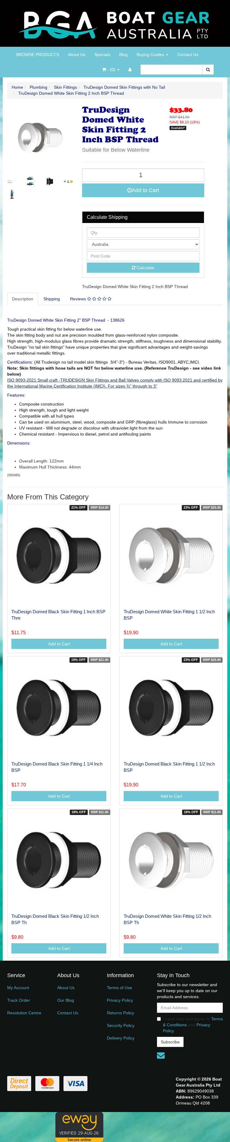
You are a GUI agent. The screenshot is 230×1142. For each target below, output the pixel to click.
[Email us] (161, 1055)
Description (22, 298)
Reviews (78, 298)
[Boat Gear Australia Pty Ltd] (115, 23)
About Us (76, 54)
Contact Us (187, 54)
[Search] (208, 69)
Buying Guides (151, 54)
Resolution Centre (24, 1012)
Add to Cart (145, 190)
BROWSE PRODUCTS (37, 54)
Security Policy (120, 1025)
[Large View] (12, 181)
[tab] (23, 299)
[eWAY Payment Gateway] (79, 1126)
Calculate (144, 267)
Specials (102, 54)
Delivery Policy (120, 1038)
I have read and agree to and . (193, 1024)
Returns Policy (120, 1012)
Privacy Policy (120, 1000)
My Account (18, 987)
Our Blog (65, 1000)
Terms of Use (119, 987)
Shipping (51, 298)
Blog (123, 54)
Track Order (18, 1000)
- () (111, 69)
